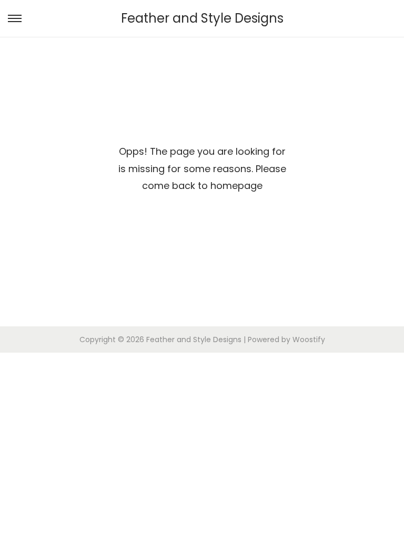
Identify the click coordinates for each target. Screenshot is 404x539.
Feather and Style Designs (202, 18)
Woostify (308, 339)
